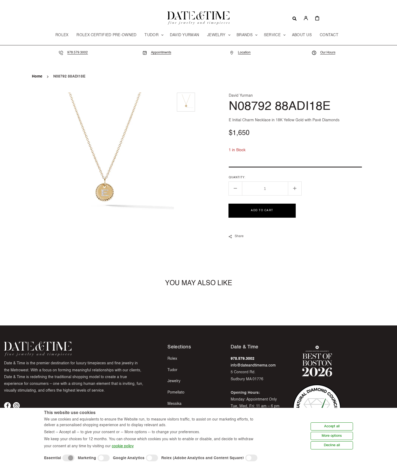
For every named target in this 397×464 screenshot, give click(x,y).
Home (37, 76)
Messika (174, 404)
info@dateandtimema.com (253, 365)
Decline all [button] (332, 445)
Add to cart (262, 210)
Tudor (172, 370)
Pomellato (175, 392)
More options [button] (332, 436)
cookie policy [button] (123, 446)
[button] (294, 18)
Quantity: (237, 177)
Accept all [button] (332, 426)
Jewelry (173, 381)
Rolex (172, 359)
